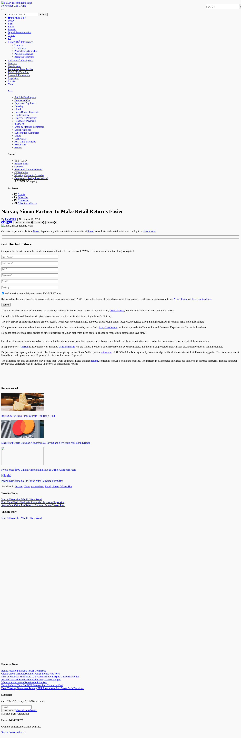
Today (11, 20)
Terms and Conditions (202, 299)
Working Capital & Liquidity (29, 175)
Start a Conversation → (13, 732)
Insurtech (19, 123)
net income (106, 352)
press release (149, 231)
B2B (10, 23)
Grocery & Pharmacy (25, 118)
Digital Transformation (19, 32)
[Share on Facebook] (2, 222)
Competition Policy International (31, 178)
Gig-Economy (21, 115)
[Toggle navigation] (2, 9)
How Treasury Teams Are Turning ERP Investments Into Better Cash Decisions (42, 688)
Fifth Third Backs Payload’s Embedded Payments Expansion (32, 502)
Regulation (13, 78)
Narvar (36, 231)
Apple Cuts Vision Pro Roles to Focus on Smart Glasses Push (33, 505)
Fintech (12, 29)
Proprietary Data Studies (25, 51)
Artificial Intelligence (25, 97)
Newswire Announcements (28, 169)
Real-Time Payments (25, 141)
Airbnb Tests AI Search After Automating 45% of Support (31, 679)
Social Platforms (22, 129)
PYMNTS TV (18, 17)
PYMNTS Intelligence (20, 42)
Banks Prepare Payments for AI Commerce (23, 670)
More (11, 84)
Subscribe (23, 197)
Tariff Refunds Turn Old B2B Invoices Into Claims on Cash (32, 685)
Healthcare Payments (25, 120)
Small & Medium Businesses (29, 126)
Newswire (6, 5)
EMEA (18, 147)
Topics (10, 91)
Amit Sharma (117, 310)
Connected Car (22, 100)
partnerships (37, 486)
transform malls (67, 346)
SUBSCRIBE (19, 5)
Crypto (11, 35)
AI (9, 38)
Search (43, 14)
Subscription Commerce (26, 132)
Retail (11, 26)
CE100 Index (21, 172)
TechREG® (20, 138)
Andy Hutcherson (108, 327)
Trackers (18, 45)
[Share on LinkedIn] (8, 222)
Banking (18, 106)
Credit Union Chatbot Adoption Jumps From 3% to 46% (30, 673)
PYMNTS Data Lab (23, 54)
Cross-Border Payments (26, 112)
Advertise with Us (27, 203)
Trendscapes (20, 48)
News (27, 486)
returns (94, 360)
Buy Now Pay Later (24, 103)
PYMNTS (10, 219)
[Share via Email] (10, 222)
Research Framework (24, 57)
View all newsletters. (26, 710)
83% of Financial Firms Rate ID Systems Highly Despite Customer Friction (40, 676)
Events (11, 81)
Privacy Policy (180, 299)
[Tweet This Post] (5, 222)
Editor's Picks (21, 163)
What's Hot (66, 486)
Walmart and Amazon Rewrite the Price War (24, 682)
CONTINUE (8, 710)
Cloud (17, 109)
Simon (90, 231)
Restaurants (20, 144)
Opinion (18, 166)
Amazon (24, 346)
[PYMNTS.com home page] (16, 2)
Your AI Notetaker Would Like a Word (21, 499)
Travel (17, 135)
